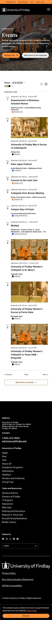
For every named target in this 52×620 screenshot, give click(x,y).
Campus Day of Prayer (22, 209)
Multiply (15, 225)
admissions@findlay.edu (14, 441)
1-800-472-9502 (11, 437)
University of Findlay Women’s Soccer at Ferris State (26, 310)
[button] (22, 86)
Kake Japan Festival (21, 164)
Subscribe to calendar (25, 382)
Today (26, 374)
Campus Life (9, 55)
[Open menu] (48, 9)
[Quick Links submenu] (45, 1)
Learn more (32, 610)
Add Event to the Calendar (35, 55)
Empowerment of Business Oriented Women (25, 102)
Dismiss (26, 616)
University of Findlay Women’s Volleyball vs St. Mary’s (26, 268)
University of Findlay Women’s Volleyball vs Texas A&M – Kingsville (26, 354)
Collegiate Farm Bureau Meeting (27, 193)
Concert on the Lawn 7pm (24, 180)
